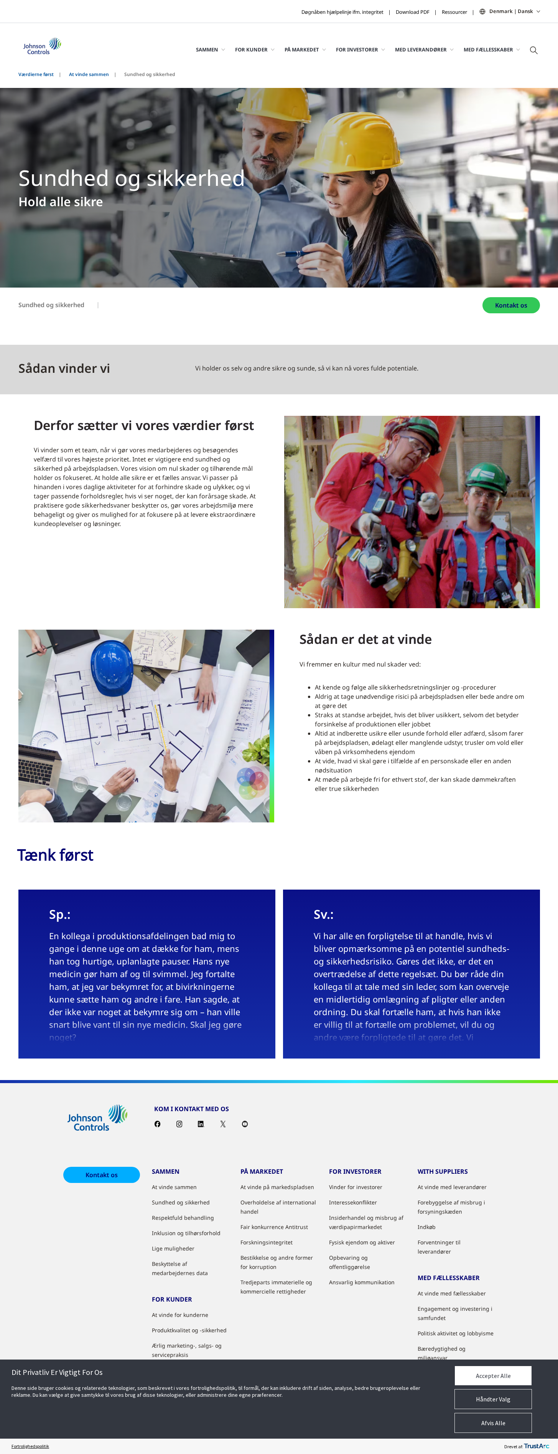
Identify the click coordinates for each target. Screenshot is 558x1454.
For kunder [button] (251, 49)
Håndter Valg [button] (493, 1399)
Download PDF (413, 11)
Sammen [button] (207, 49)
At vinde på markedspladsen (277, 1187)
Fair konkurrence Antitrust (274, 1227)
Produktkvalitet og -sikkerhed (189, 1330)
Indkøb (427, 1227)
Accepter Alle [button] (493, 1376)
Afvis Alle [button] (493, 1423)
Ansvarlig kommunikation (362, 1282)
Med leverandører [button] (421, 49)
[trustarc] (536, 1446)
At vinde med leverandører (452, 1187)
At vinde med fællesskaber (452, 1293)
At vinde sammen (89, 74)
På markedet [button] (302, 49)
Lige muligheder (173, 1248)
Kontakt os (511, 305)
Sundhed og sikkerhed (51, 305)
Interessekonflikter (353, 1202)
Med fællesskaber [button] (488, 49)
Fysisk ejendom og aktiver (362, 1242)
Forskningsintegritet (266, 1242)
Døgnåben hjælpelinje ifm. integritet (342, 11)
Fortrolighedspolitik (30, 1446)
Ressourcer (454, 11)
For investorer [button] (357, 49)
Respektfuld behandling (183, 1217)
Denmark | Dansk (511, 11)
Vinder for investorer (355, 1187)
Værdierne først (36, 74)
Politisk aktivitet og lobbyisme (456, 1333)
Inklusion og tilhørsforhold (186, 1233)
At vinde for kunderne (180, 1314)
